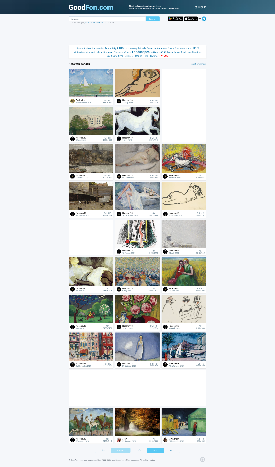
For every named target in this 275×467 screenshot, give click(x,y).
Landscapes (141, 51)
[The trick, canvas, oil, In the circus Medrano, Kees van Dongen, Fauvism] (184, 172)
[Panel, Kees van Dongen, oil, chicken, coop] (91, 209)
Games (150, 48)
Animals (142, 48)
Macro (188, 48)
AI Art (157, 48)
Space (171, 48)
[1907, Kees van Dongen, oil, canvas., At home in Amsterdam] (91, 360)
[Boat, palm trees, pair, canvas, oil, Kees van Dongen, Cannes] (184, 360)
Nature (162, 52)
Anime (108, 48)
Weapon (127, 52)
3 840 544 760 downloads (94, 23)
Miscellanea (173, 52)
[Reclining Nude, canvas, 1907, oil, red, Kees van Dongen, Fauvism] (137, 172)
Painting (133, 48)
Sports (114, 56)
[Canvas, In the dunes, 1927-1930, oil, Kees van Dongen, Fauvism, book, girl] (184, 284)
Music (93, 52)
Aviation (100, 48)
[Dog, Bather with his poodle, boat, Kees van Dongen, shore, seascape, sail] (91, 96)
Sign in (202, 7)
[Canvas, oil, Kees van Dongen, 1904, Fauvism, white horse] (137, 134)
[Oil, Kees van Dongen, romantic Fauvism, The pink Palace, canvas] (91, 134)
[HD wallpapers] (175, 18)
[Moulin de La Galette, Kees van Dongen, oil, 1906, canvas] (137, 284)
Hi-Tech (79, 48)
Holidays (154, 52)
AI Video (163, 55)
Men (88, 52)
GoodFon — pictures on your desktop (86, 460)
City (114, 48)
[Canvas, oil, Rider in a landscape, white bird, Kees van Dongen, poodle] (91, 322)
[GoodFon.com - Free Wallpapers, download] (91, 7)
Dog (108, 56)
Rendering (185, 52)
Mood (100, 52)
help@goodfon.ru (118, 460)
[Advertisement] (137, 34)
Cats (177, 48)
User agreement (133, 460)
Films (145, 55)
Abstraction (90, 48)
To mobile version (147, 460)
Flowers (153, 55)
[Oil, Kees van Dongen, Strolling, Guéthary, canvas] (137, 360)
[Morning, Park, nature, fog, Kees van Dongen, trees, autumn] (137, 435)
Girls (120, 48)
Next (155, 450)
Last (172, 450)
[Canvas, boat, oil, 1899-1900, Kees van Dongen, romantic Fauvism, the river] (91, 172)
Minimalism (79, 52)
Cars (196, 48)
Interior (164, 48)
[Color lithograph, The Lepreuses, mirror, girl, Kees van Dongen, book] (137, 247)
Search (152, 19)
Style (120, 55)
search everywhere (198, 64)
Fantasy (137, 55)
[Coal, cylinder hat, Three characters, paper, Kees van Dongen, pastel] (184, 322)
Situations (196, 52)
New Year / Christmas (113, 52)
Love (182, 48)
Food (127, 48)
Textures (128, 55)
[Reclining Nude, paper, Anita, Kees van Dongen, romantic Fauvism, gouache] (184, 209)
